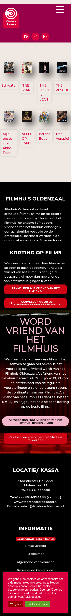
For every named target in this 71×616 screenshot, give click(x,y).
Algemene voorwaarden (35, 562)
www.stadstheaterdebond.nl (36, 502)
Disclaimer (35, 554)
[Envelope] (45, 37)
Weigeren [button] (15, 604)
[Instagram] (35, 37)
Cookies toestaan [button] (38, 604)
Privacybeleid (35, 546)
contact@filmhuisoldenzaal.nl (41, 506)
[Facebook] (26, 37)
